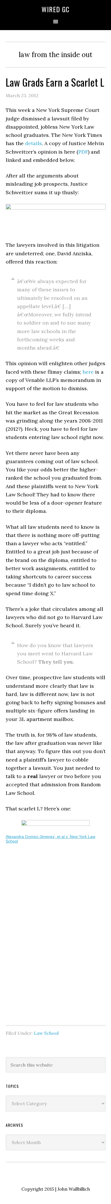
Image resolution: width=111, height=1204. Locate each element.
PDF (83, 152)
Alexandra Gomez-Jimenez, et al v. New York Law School (50, 838)
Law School (46, 1033)
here (88, 372)
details (33, 143)
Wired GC (55, 9)
